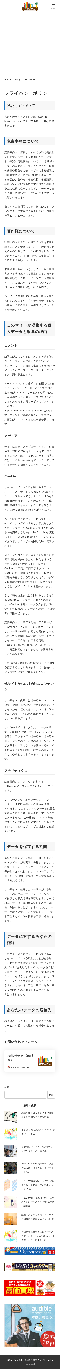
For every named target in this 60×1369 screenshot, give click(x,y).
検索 (6, 1087)
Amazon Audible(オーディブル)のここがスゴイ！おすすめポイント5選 (38, 1167)
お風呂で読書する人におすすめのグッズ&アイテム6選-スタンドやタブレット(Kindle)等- (38, 1235)
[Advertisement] (30, 44)
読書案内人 (36, 1359)
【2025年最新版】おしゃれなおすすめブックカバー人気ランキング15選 (38, 1184)
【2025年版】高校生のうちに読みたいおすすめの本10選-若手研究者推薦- (38, 1201)
